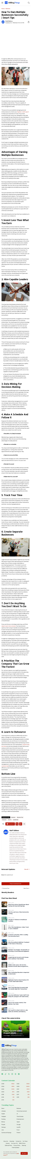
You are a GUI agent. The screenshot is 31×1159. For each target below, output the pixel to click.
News (3, 1108)
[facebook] (2, 1074)
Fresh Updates (15, 1147)
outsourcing (5, 766)
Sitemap (24, 1145)
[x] (9, 1074)
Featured (4, 819)
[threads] (15, 1074)
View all (26, 869)
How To (9, 819)
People (3, 1124)
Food (18, 1130)
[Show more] (24, 823)
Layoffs (18, 1127)
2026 (8, 1083)
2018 (8, 1094)
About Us (5, 1141)
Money (3, 1121)
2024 (8, 1086)
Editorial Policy (8, 1145)
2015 (23, 1097)
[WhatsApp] (20, 823)
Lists (3, 1130)
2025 (23, 1083)
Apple (18, 1121)
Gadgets (4, 1116)
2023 (23, 1086)
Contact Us (18, 1141)
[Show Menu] (2, 2)
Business (8, 8)
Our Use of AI (14, 1143)
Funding (3, 1119)
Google (18, 1124)
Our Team (25, 1141)
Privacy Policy (17, 1145)
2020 (8, 1091)
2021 (23, 1089)
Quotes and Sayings (6, 1132)
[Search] (28, 2)
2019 (23, 1091)
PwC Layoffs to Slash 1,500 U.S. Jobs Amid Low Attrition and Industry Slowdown (18, 1011)
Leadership (15, 819)
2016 (8, 1097)
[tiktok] (5, 1074)
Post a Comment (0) (15, 883)
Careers (8, 1143)
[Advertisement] (15, 40)
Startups (4, 1127)
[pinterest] (19, 1074)
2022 (8, 1089)
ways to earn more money (9, 626)
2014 (8, 1100)
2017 (23, 1094)
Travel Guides (20, 1116)
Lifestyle (4, 1111)
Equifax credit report (23, 112)
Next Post (26, 888)
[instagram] (12, 1074)
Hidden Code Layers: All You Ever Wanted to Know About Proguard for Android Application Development (18, 966)
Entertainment (20, 1119)
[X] (17, 823)
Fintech (18, 1132)
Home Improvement (22, 1111)
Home (3, 8)
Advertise (11, 1141)
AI (17, 1113)
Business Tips (20, 817)
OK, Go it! (24, 1153)
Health (3, 1113)
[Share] (27, 21)
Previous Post (6, 888)
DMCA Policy (22, 1143)
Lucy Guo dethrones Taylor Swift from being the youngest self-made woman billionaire (18, 996)
